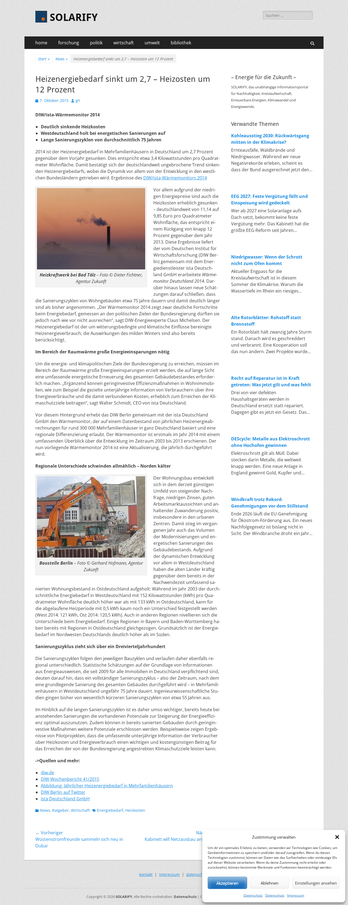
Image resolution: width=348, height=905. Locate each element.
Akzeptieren (227, 883)
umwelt (152, 43)
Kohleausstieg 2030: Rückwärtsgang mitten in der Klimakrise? (270, 139)
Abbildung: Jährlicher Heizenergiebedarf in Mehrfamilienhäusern (107, 786)
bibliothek (181, 43)
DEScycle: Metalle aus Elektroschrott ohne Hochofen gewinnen (270, 442)
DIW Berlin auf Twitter (63, 792)
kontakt (146, 874)
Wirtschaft (80, 810)
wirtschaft (123, 43)
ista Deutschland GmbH (65, 799)
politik (96, 43)
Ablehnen (269, 883)
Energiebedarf (110, 810)
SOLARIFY (74, 17)
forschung (68, 43)
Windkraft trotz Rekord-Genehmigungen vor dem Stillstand (269, 502)
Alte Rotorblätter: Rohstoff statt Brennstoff (266, 321)
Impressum (295, 895)
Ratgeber (60, 810)
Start (44, 58)
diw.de (47, 773)
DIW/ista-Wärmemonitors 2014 (175, 178)
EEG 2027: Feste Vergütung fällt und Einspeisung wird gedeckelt (269, 199)
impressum (169, 874)
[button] (337, 837)
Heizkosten (135, 810)
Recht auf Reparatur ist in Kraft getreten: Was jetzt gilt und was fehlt (271, 381)
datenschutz (197, 874)
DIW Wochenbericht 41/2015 (70, 779)
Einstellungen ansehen (316, 883)
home (41, 43)
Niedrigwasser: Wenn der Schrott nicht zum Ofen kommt (266, 260)
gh (78, 100)
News (61, 58)
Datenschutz (253, 895)
